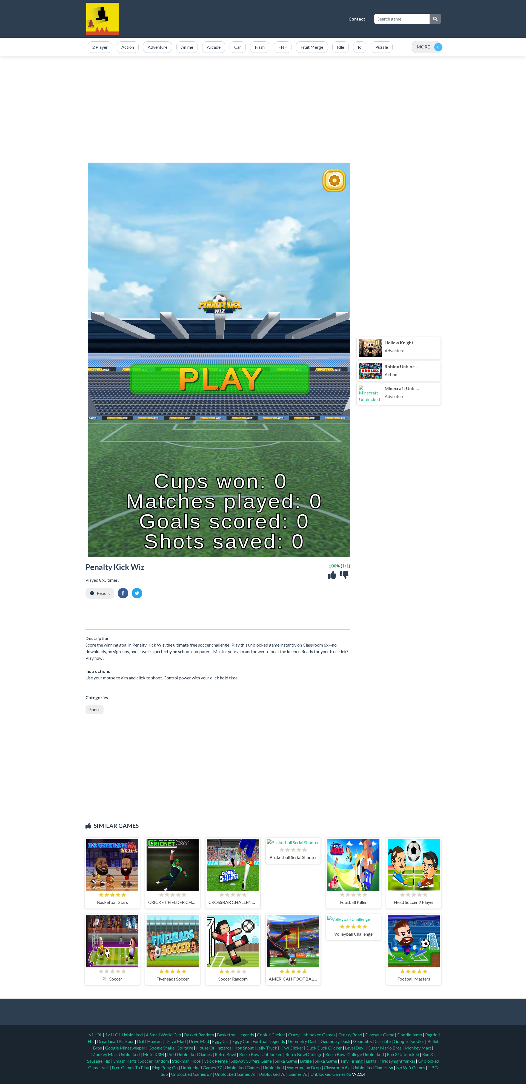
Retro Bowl (226, 1054)
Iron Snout (245, 1047)
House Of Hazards (214, 1047)
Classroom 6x (337, 1067)
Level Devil (355, 1047)
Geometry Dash (303, 1041)
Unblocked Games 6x (373, 1067)
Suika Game (286, 1060)
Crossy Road (350, 1034)
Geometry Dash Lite (372, 1041)
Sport (94, 709)
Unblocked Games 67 (191, 1074)
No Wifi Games (410, 1067)
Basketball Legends (236, 1034)
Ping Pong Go (165, 1067)
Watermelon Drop (304, 1067)
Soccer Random (155, 1060)
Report (103, 593)
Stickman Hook (187, 1060)
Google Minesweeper (125, 1047)
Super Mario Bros (385, 1047)
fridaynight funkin (399, 1060)
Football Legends (269, 1041)
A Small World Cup (164, 1034)
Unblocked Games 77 (201, 1067)
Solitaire (186, 1047)
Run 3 (427, 1054)
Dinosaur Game (380, 1034)
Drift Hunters (150, 1041)
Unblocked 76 (272, 1074)
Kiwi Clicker (292, 1047)
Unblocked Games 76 (235, 1074)
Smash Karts (125, 1060)
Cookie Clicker (271, 1034)
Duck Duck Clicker (324, 1047)
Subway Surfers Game (252, 1060)
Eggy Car (221, 1041)
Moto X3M (154, 1054)
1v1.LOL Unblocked (124, 1034)
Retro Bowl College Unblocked (355, 1054)
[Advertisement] (245, 19)
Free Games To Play (131, 1067)
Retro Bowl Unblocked (261, 1054)
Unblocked (274, 1067)
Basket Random (199, 1034)
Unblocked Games (243, 1067)
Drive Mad (176, 1041)
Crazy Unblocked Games (312, 1034)
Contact (356, 18)
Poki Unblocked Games (190, 1054)
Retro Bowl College (304, 1054)
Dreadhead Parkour (116, 1041)
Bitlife (306, 1060)
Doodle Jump (410, 1034)
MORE (423, 46)
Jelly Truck (267, 1047)
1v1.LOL (95, 1034)
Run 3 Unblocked (403, 1054)
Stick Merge (216, 1060)
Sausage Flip (99, 1060)
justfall (372, 1060)
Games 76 (297, 1074)
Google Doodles (409, 1041)
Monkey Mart (418, 1047)
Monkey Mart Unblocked (116, 1054)
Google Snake (161, 1047)
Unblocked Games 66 (330, 1074)
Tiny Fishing (352, 1060)
